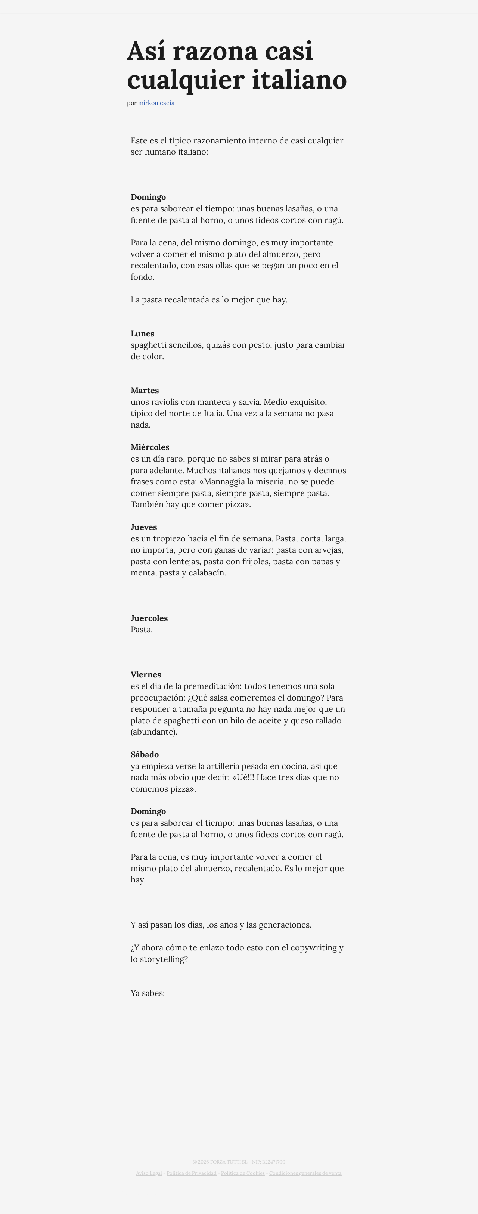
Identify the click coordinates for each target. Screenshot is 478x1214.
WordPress (94, 1203)
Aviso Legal (149, 1173)
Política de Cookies (243, 1173)
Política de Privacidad (192, 1173)
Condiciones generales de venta (305, 1173)
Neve (85, 1192)
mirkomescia (156, 102)
